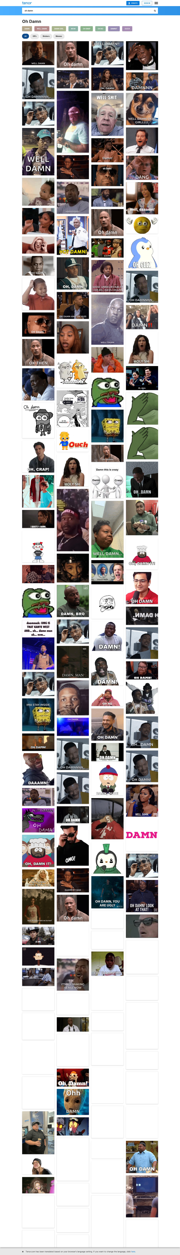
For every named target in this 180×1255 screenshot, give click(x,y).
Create (134, 3)
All (25, 36)
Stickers (46, 36)
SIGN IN (147, 3)
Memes (59, 36)
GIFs (34, 36)
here (133, 1251)
